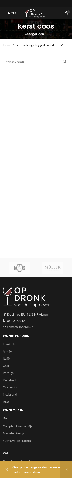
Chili (6, 365)
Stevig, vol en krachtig (17, 440)
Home (7, 45)
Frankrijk (9, 344)
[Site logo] (36, 12)
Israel (6, 401)
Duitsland (9, 380)
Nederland (10, 394)
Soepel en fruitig (13, 433)
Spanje (7, 351)
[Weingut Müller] (52, 267)
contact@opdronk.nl (20, 326)
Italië (6, 358)
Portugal (8, 373)
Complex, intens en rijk (17, 426)
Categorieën (34, 34)
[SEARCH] (64, 61)
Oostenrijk (10, 387)
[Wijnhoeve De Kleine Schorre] (19, 267)
